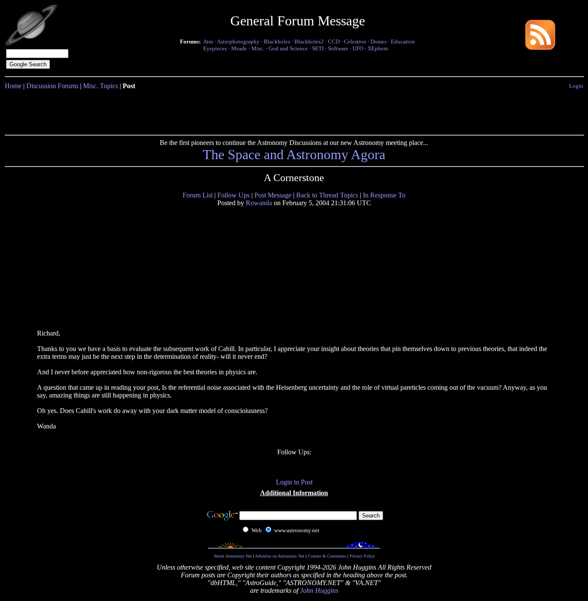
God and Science (288, 48)
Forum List (198, 195)
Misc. (257, 48)
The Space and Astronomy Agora (294, 154)
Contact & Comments (327, 556)
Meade (239, 48)
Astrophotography (238, 41)
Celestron (355, 41)
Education (403, 41)
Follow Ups (233, 195)
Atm (208, 41)
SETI (318, 48)
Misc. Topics (100, 85)
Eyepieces (215, 48)
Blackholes (277, 41)
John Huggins (319, 590)
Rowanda (259, 202)
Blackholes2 (309, 41)
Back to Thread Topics (327, 195)
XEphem (378, 48)
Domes (379, 41)
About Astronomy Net (233, 556)
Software (338, 48)
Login (576, 86)
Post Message (272, 195)
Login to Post (294, 482)
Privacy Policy (362, 556)
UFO (358, 48)
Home (13, 85)
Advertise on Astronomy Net (279, 556)
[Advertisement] (294, 110)
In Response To (384, 195)
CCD (334, 41)
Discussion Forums (52, 85)
